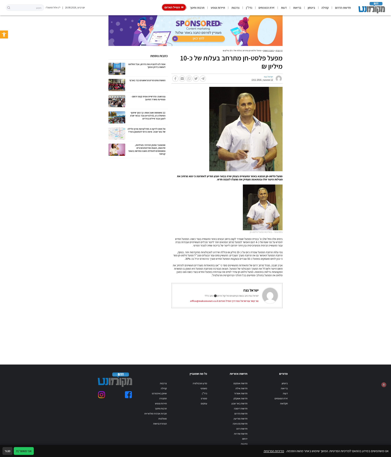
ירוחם (244, 438)
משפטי (203, 388)
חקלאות (284, 403)
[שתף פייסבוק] (175, 79)
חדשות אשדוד (240, 393)
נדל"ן (249, 8)
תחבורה (163, 398)
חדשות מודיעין (240, 418)
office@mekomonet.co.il (204, 301)
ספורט (204, 398)
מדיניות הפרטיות (274, 451)
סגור (7, 451)
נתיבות (244, 443)
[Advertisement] (191, 332)
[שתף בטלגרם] (203, 79)
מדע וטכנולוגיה (200, 383)
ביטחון (311, 8)
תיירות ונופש (218, 8)
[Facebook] (128, 394)
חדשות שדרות (240, 433)
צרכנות (235, 8)
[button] (4, 34)
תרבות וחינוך (197, 8)
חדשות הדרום (343, 8)
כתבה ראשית (268, 50)
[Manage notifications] (383, 384)
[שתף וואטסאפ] (189, 79)
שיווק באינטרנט (159, 393)
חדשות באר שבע (239, 403)
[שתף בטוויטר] (196, 79)
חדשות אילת (241, 388)
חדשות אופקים (240, 383)
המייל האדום (172, 7)
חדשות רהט (241, 428)
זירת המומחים (266, 8)
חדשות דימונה (240, 408)
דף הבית (279, 50)
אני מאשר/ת (24, 451)
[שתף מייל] (182, 79)
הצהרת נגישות (160, 423)
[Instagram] (101, 394)
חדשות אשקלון (240, 398)
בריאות (297, 8)
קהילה (325, 8)
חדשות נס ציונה (240, 423)
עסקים (204, 403)
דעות (284, 8)
